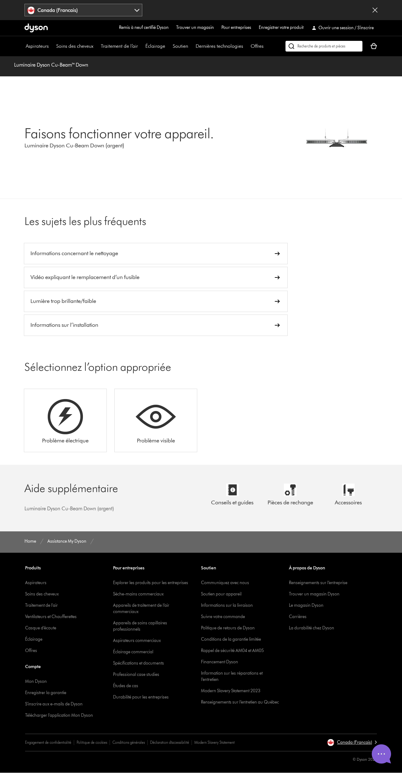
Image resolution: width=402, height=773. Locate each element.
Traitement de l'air (41, 605)
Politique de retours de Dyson (228, 628)
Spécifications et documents (138, 663)
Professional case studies (136, 674)
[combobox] (83, 10)
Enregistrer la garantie (45, 692)
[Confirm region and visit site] (375, 10)
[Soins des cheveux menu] (96, 46)
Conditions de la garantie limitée (231, 639)
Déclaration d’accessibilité (169, 742)
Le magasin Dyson (306, 605)
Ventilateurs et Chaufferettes (51, 616)
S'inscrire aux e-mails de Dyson (54, 704)
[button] (352, 742)
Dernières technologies (219, 46)
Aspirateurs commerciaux (137, 640)
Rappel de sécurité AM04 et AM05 (232, 650)
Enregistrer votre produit (281, 27)
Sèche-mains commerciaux (138, 594)
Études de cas (125, 685)
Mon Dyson (36, 681)
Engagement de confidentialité (48, 742)
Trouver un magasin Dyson (314, 594)
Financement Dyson (219, 662)
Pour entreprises (236, 27)
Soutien (180, 46)
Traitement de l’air (119, 46)
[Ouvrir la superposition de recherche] (323, 46)
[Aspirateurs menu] (52, 46)
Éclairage (155, 46)
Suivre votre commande (223, 616)
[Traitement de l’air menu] (141, 46)
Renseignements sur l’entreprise (318, 582)
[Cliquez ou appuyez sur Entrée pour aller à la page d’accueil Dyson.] (36, 28)
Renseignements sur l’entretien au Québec (240, 702)
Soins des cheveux (74, 46)
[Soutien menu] (191, 46)
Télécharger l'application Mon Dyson (59, 715)
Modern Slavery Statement (214, 742)
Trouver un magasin (195, 27)
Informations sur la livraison (227, 605)
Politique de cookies (92, 742)
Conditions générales (128, 742)
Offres (257, 46)
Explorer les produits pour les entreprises (150, 582)
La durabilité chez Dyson (311, 628)
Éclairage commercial (133, 652)
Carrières (298, 616)
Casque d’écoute (40, 628)
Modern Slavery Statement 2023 (230, 691)
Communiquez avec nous (225, 582)
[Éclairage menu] (168, 46)
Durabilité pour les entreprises (141, 697)
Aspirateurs (37, 46)
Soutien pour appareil (221, 594)
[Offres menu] (266, 46)
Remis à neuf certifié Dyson (144, 27)
